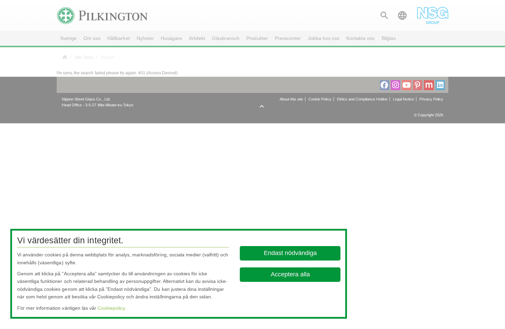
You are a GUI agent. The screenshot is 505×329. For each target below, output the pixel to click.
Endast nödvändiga (289, 253)
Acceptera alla (290, 274)
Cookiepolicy (111, 308)
